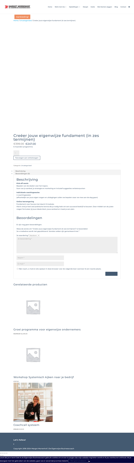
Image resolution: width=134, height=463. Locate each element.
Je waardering (22, 235)
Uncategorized (26, 20)
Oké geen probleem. (78, 461)
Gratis (93, 7)
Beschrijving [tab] (20, 171)
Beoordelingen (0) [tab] (22, 174)
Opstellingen (73, 7)
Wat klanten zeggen (104, 7)
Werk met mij (60, 7)
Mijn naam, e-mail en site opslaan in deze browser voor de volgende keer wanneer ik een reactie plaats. (60, 269)
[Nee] (89, 461)
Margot (85, 7)
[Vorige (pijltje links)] (1, 455)
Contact (123, 7)
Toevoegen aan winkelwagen (26, 158)
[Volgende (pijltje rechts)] (3, 455)
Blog (116, 7)
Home (50, 7)
